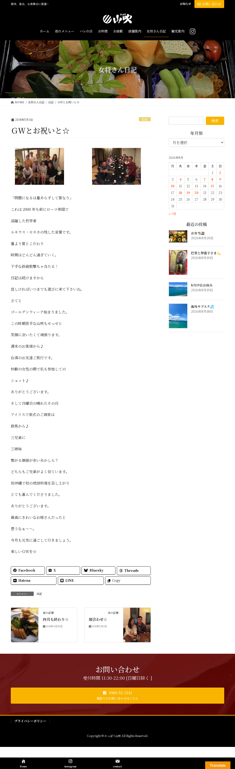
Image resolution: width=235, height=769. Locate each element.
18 (180, 192)
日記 (145, 119)
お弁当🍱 (197, 233)
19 (188, 192)
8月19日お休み (202, 285)
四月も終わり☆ (56, 619)
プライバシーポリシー (30, 721)
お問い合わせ (211, 4)
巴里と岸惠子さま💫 (206, 253)
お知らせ (185, 4)
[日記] (24, 624)
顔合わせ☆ (98, 619)
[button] (117, 696)
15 (212, 186)
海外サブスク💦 (202, 306)
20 (196, 192)
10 (172, 186)
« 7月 (172, 213)
